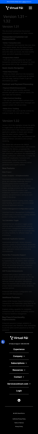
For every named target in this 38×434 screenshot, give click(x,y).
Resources (18, 370)
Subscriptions (18, 363)
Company (18, 356)
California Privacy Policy (19, 419)
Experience (19, 349)
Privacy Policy (19, 426)
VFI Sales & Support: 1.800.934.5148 (19, 343)
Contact (18, 377)
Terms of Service (19, 422)
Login (19, 390)
